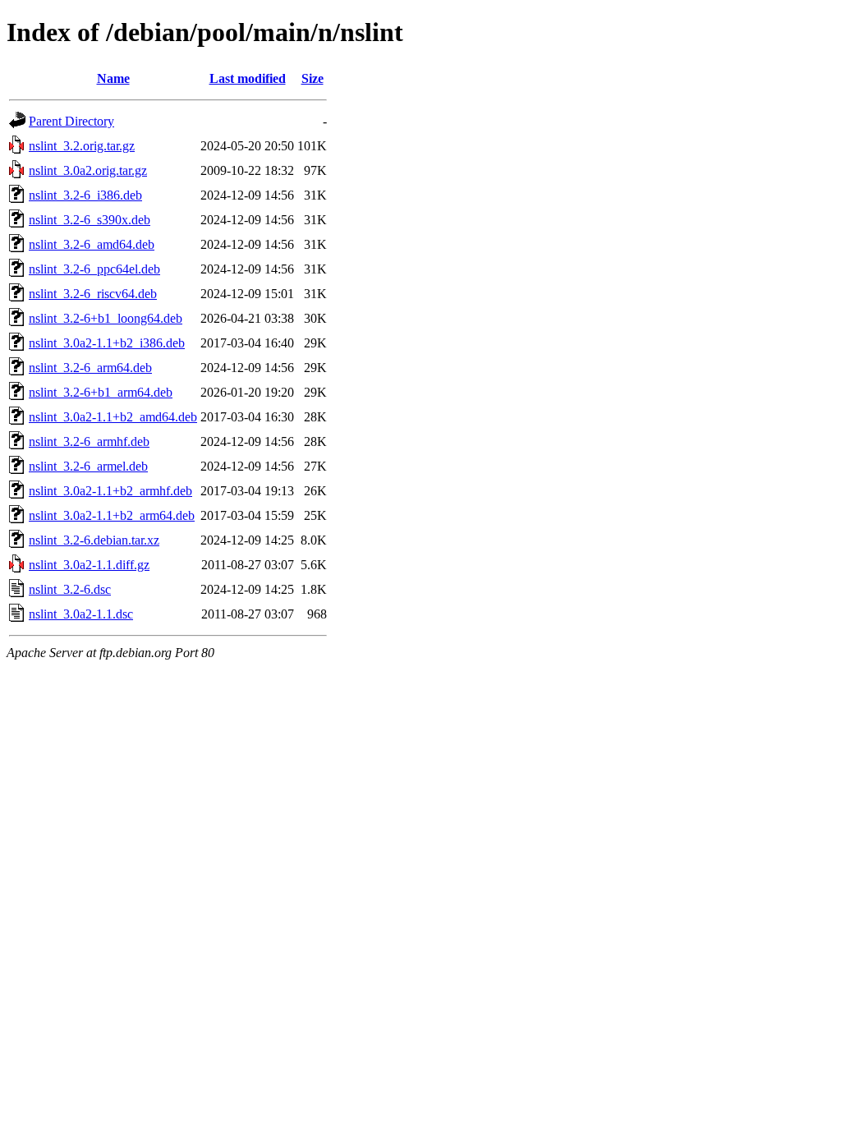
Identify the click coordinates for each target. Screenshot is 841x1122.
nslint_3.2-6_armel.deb (88, 466)
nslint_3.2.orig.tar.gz (82, 146)
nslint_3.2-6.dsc (70, 589)
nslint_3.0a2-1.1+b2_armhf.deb (110, 491)
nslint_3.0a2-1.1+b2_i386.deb (107, 343)
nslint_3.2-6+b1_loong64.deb (105, 318)
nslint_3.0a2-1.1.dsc (81, 614)
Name (113, 78)
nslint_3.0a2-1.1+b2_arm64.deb (112, 515)
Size (312, 78)
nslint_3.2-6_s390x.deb (89, 220)
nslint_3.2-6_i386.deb (85, 195)
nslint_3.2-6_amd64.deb (91, 244)
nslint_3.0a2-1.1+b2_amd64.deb (113, 417)
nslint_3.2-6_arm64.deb (90, 368)
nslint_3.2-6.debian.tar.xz (94, 540)
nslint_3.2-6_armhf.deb (89, 441)
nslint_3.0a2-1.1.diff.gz (89, 565)
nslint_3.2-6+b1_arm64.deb (100, 392)
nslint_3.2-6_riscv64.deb (93, 294)
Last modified (247, 78)
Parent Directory (71, 121)
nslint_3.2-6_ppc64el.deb (94, 269)
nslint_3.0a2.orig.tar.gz (88, 170)
